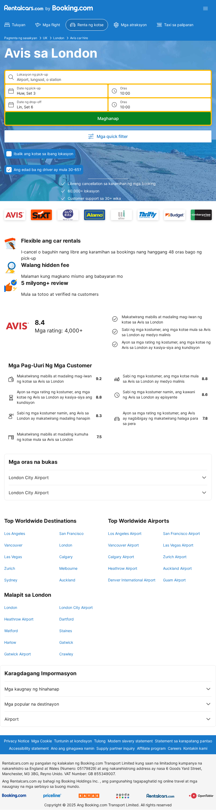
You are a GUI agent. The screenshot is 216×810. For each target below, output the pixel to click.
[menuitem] (15, 25)
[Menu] (205, 8)
